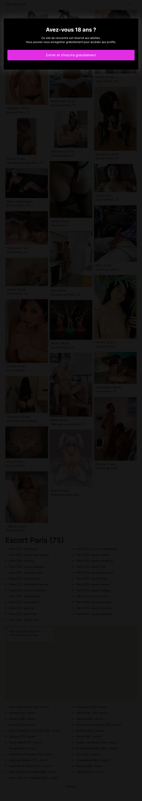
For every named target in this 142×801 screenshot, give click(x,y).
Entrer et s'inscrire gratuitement (71, 55)
